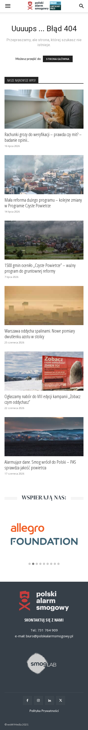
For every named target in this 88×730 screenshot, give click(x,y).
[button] (81, 6)
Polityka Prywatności (44, 711)
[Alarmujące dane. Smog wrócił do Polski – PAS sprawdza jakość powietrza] (44, 436)
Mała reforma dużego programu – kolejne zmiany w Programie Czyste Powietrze (43, 203)
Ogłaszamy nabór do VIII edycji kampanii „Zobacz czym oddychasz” (42, 399)
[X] (60, 700)
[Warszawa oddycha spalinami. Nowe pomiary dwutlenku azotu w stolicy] (44, 305)
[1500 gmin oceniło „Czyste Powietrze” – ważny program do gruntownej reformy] (44, 240)
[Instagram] (38, 700)
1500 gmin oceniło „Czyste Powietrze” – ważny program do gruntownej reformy (40, 268)
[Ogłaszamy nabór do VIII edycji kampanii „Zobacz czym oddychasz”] (44, 371)
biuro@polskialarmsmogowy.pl (49, 636)
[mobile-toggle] (7, 6)
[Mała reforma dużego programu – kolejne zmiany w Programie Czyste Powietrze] (44, 174)
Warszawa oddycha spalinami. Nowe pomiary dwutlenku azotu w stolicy (40, 334)
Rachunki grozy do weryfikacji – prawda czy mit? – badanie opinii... (43, 137)
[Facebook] (27, 700)
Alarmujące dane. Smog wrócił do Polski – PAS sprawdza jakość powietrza (40, 465)
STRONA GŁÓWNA (57, 58)
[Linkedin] (49, 700)
